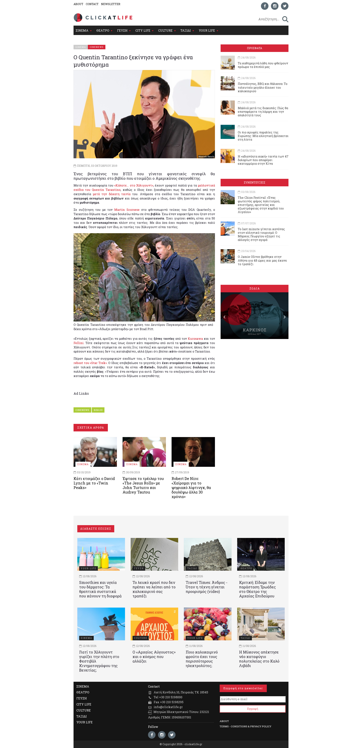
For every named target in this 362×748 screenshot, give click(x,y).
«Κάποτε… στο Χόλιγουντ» (133, 185)
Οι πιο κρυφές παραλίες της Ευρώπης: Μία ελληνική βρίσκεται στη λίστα (263, 135)
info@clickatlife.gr (168, 707)
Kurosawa (195, 338)
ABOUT (78, 4)
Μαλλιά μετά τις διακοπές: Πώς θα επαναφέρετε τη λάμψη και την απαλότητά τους (263, 111)
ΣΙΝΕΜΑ (82, 30)
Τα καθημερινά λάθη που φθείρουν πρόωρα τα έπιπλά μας (263, 65)
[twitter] (284, 6)
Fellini (79, 343)
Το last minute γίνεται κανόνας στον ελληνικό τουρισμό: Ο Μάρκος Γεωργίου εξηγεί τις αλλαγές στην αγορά (261, 234)
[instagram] (274, 6)
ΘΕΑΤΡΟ (102, 30)
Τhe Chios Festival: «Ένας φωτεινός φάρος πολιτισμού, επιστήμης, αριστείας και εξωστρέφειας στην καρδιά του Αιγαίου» (261, 205)
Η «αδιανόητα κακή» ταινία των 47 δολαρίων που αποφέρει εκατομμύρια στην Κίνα (263, 159)
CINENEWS (82, 409)
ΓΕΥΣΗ (122, 30)
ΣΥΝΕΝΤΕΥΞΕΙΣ (254, 182)
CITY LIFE (142, 30)
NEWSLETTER (110, 4)
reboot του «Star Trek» (90, 363)
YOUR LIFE (207, 30)
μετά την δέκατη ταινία (111, 194)
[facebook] (264, 6)
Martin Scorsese (127, 210)
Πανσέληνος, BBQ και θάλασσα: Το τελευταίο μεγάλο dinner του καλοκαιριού (262, 87)
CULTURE (165, 30)
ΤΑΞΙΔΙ (185, 30)
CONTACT (92, 4)
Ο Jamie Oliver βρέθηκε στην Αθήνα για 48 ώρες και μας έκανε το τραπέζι (262, 260)
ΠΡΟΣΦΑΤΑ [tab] (254, 48)
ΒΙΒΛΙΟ (98, 409)
